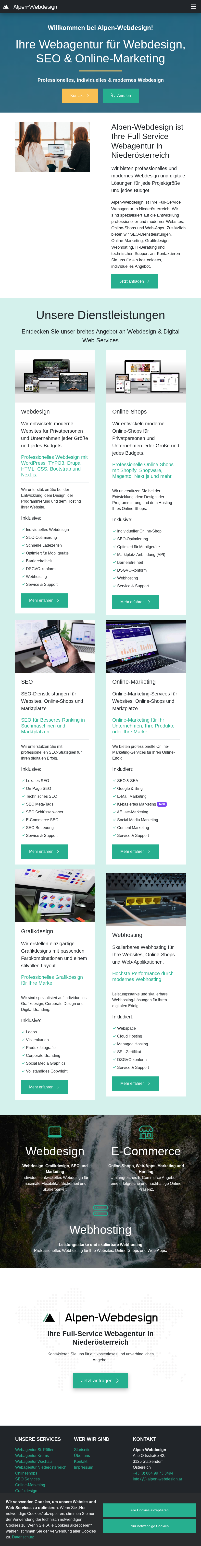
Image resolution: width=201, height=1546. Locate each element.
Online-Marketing (30, 1485)
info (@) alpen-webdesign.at (157, 1479)
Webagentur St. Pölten (34, 1450)
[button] (80, 96)
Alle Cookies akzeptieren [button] (149, 1510)
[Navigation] (193, 6)
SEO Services (27, 1479)
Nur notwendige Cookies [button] (150, 1526)
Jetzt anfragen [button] (131, 281)
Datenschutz (23, 1537)
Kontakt (80, 1461)
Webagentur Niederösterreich (40, 1467)
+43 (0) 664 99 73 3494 (153, 1473)
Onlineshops (26, 1473)
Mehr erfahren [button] (41, 600)
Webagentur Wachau (33, 1461)
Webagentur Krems (32, 1456)
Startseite (82, 1450)
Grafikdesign (26, 1491)
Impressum (83, 1467)
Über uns (82, 1456)
